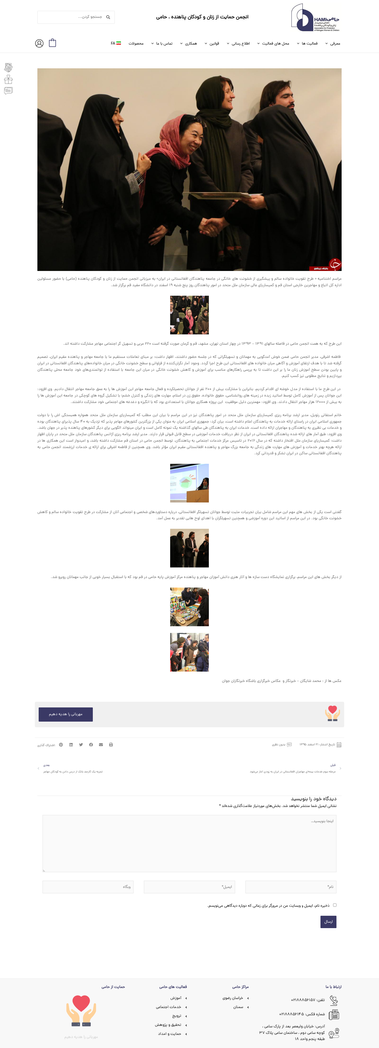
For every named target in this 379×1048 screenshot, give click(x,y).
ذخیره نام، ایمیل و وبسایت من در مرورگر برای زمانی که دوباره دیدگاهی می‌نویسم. (268, 906)
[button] (327, 44)
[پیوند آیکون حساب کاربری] (39, 43)
